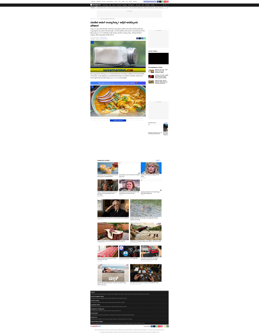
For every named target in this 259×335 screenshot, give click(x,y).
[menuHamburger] (165, 5)
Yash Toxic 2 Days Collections (114, 7)
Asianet (95, 326)
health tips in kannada (117, 319)
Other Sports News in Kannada (118, 302)
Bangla (123, 1)
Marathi (130, 1)
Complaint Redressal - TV (143, 329)
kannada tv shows (123, 298)
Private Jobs (102, 323)
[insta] (167, 2)
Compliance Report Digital (154, 329)
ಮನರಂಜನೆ (119, 5)
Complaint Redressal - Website (130, 329)
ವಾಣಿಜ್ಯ (152, 5)
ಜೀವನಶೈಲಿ (147, 5)
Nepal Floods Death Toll (149, 7)
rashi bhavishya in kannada (96, 314)
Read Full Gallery (118, 120)
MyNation (135, 1)
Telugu (115, 1)
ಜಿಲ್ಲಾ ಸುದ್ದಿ (138, 5)
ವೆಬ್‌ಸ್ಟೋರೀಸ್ (131, 5)
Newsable (99, 1)
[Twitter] (160, 2)
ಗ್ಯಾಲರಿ (113, 5)
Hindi (127, 1)
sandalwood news (115, 298)
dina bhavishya (105, 314)
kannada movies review (105, 298)
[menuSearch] (167, 5)
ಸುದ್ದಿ (110, 5)
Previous (166, 7)
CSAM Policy (120, 329)
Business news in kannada (96, 306)
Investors (162, 329)
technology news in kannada (97, 310)
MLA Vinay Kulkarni (124, 7)
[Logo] (96, 5)
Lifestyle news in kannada (96, 319)
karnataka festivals (130, 314)
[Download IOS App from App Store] (167, 326)
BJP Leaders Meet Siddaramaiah (136, 7)
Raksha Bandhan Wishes (102, 7)
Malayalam (93, 1)
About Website (98, 329)
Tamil (119, 1)
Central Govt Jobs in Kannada (135, 323)
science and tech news (116, 310)
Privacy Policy (115, 329)
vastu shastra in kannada (121, 314)
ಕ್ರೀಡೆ (143, 5)
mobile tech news (107, 310)
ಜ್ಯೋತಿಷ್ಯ (125, 5)
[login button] (164, 5)
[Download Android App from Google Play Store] (165, 326)
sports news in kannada (96, 302)
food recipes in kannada (107, 319)
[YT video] (165, 2)
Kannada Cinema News (95, 298)
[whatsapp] (163, 2)
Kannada (103, 1)
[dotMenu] (156, 5)
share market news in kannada (108, 306)
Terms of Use (108, 329)
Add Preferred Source (149, 1)
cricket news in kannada (106, 302)
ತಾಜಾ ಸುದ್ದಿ (105, 5)
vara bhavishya (112, 314)
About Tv (103, 329)
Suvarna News (103, 37)
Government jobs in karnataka (122, 323)
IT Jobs (143, 323)
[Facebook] (158, 2)
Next (168, 7)
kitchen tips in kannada (127, 319)
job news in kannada (95, 323)
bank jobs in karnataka (110, 323)
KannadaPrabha (110, 1)
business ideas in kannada (121, 306)
